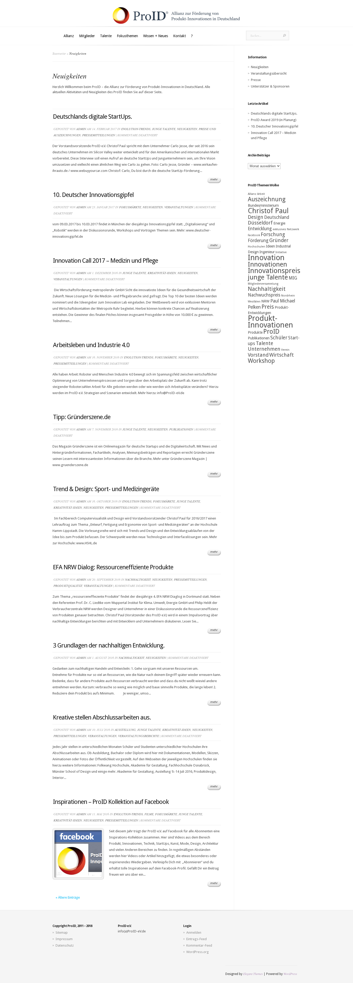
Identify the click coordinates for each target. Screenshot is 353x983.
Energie (279, 223)
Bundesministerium (263, 205)
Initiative (281, 252)
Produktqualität (67, 586)
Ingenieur (267, 252)
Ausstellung (125, 730)
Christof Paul (268, 211)
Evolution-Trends (135, 129)
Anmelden (193, 932)
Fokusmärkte (130, 207)
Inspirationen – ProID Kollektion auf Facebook (111, 801)
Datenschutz (65, 945)
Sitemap (62, 932)
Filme (149, 814)
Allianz (69, 36)
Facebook (254, 235)
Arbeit (261, 194)
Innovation (266, 257)
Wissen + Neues (155, 36)
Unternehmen (264, 349)
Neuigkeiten (187, 129)
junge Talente (163, 129)
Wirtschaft (281, 355)
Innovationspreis (274, 271)
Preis (268, 306)
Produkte (255, 332)
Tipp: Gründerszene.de (81, 417)
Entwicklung (260, 228)
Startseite (59, 53)
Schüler (278, 338)
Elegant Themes (253, 974)
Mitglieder (87, 36)
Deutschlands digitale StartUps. (92, 116)
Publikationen (181, 429)
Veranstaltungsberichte (138, 736)
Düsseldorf (260, 223)
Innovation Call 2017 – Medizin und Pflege (105, 260)
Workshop (261, 360)
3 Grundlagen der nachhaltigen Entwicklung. (109, 645)
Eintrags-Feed (196, 939)
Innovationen (267, 264)
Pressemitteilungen (98, 135)
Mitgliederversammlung (263, 283)
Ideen (270, 246)
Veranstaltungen (178, 207)
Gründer (278, 240)
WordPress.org (197, 952)
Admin (81, 129)
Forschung (273, 234)
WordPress (290, 974)
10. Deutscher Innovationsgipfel (93, 194)
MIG (293, 278)
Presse (256, 80)
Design (255, 217)
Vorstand (258, 355)
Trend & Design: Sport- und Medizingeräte (106, 489)
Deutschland (276, 217)
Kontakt (179, 36)
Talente (106, 36)
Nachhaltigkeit (138, 579)
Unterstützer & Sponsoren (270, 86)
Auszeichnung (267, 199)
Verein (285, 349)
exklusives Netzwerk (286, 229)
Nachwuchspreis (264, 295)
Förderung (258, 240)
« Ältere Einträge (68, 897)
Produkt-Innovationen (270, 321)
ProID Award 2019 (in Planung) (273, 120)
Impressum (64, 939)
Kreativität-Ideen (162, 273)
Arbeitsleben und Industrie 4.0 (91, 345)
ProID (271, 331)
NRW (265, 301)
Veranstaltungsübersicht (269, 73)
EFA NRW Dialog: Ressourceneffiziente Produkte (113, 567)
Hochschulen (256, 246)
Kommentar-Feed (199, 945)
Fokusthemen (127, 36)
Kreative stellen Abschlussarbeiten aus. (102, 717)
